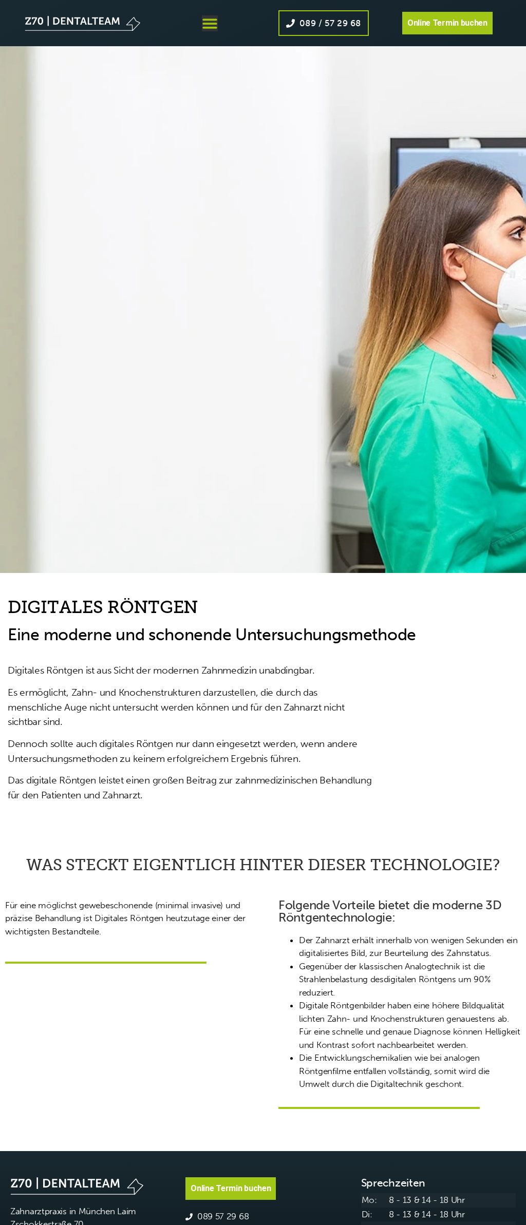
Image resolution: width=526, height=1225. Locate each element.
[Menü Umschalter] (210, 23)
